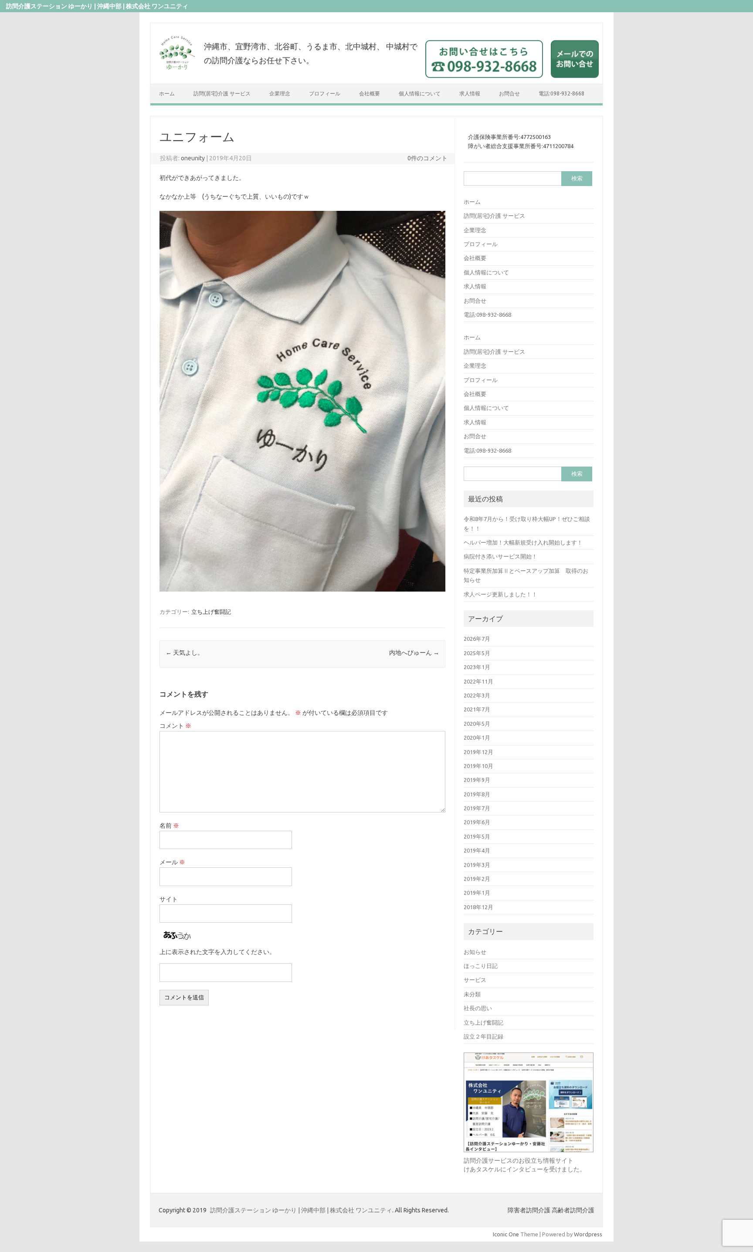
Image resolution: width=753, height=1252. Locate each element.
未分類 (472, 994)
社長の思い (478, 1008)
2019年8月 (477, 794)
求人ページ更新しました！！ (500, 594)
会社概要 (369, 93)
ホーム (167, 93)
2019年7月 (477, 808)
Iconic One (506, 1234)
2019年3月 (477, 865)
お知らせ (475, 952)
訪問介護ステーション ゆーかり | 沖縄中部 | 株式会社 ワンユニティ (301, 1210)
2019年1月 (477, 893)
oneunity (193, 158)
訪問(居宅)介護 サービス (222, 93)
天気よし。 (185, 652)
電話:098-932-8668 (561, 93)
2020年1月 (477, 737)
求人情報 (469, 93)
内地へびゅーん (414, 652)
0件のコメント (427, 158)
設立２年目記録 (483, 1036)
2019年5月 (477, 836)
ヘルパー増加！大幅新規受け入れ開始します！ (523, 542)
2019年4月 (477, 850)
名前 (169, 825)
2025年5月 (477, 653)
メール (172, 862)
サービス (475, 980)
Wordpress (588, 1234)
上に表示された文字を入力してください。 (217, 951)
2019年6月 (477, 822)
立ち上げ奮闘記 (211, 612)
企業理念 (279, 93)
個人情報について (420, 93)
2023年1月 (477, 667)
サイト (168, 899)
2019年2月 (477, 879)
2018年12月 (478, 907)
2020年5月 (477, 724)
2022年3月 (477, 695)
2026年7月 (477, 639)
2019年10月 (478, 766)
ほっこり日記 (481, 966)
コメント (175, 725)
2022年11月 (478, 681)
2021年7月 (477, 709)
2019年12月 (478, 752)
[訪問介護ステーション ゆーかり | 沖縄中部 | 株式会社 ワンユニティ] (177, 70)
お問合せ (509, 93)
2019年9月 (477, 780)
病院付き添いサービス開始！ (500, 556)
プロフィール (324, 93)
